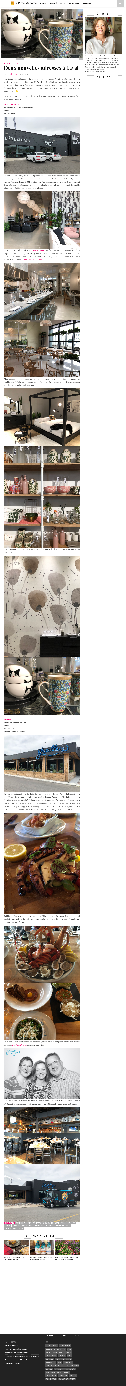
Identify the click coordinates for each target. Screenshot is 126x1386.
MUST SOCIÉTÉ (11, 104)
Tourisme (49, 1369)
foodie (57, 1223)
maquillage (49, 1359)
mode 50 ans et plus (72, 1366)
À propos (87, 3)
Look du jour (63, 1376)
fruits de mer (65, 1223)
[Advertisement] (103, 96)
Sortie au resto (10, 1229)
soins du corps (51, 1376)
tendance (62, 1356)
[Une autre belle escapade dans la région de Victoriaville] (67, 1254)
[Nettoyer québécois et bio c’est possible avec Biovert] (42, 1254)
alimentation (50, 1349)
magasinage (16, 1226)
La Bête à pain (38, 250)
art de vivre (61, 1349)
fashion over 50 (51, 1379)
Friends (76, 1335)
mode (69, 1356)
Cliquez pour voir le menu (32, 259)
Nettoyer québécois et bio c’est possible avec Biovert (41, 1258)
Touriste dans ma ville (63, 1359)
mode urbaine (50, 1372)
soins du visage (51, 1356)
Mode (62, 3)
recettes (73, 1376)
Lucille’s (7, 719)
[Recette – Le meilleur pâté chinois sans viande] (16, 1254)
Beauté (53, 3)
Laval (73, 1223)
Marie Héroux (12, 74)
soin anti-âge (63, 1379)
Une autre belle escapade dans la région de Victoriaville (66, 1258)
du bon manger (48, 1223)
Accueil (43, 3)
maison (24, 1226)
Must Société (39, 1226)
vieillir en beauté (51, 1346)
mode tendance (51, 1366)
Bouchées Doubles (19, 1044)
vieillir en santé (51, 1352)
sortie (60, 1366)
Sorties (20, 1229)
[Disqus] (42, 1296)
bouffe (29, 1223)
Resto (68, 1226)
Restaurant (60, 1226)
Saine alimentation (65, 1352)
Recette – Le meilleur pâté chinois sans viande (14, 1258)
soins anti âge (51, 1362)
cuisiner (66, 1372)
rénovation (50, 1226)
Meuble (31, 1226)
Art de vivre (74, 3)
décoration (37, 1223)
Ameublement (20, 1223)
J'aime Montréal (70, 1369)
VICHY (59, 1372)
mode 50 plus (68, 1362)
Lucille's (8, 1226)
